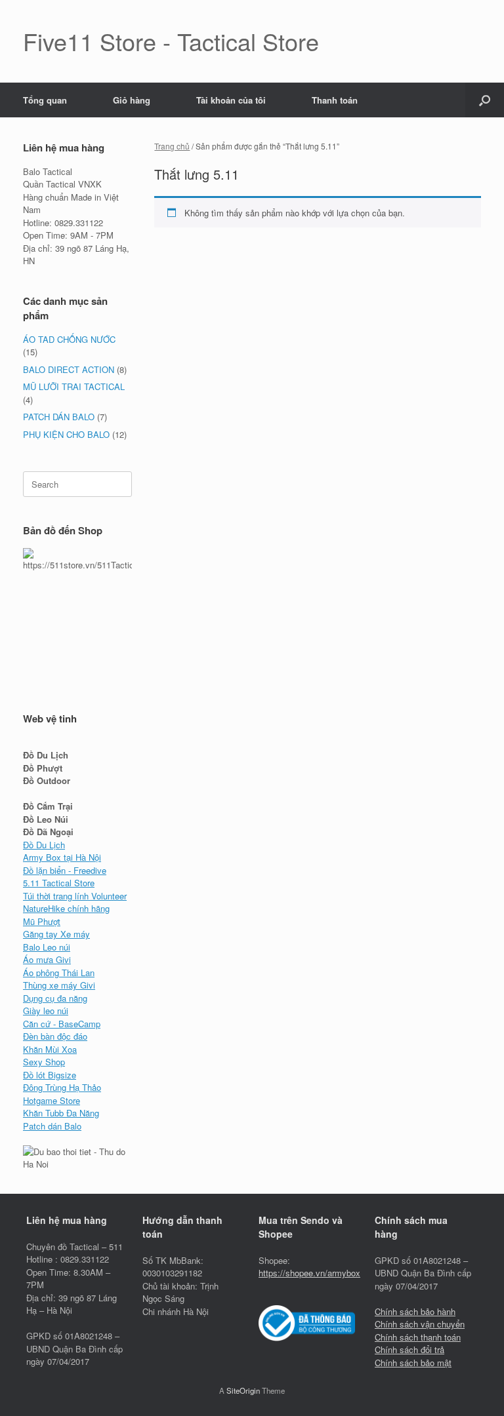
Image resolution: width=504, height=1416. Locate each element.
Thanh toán (335, 100)
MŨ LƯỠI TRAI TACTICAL (74, 386)
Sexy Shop (44, 1061)
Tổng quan (45, 100)
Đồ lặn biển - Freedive (64, 870)
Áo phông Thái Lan (58, 972)
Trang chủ (172, 145)
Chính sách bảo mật (413, 1362)
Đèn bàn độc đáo (55, 1036)
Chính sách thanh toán (418, 1337)
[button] (484, 100)
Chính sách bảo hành (415, 1311)
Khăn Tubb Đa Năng (61, 1113)
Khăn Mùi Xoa (50, 1049)
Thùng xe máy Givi (59, 985)
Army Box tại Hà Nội (62, 857)
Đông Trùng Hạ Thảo (62, 1087)
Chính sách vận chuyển (420, 1324)
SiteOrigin (243, 1390)
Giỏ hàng (131, 100)
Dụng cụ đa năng (55, 998)
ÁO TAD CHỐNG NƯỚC (69, 339)
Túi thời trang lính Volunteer (75, 896)
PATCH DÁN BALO (58, 416)
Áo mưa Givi (47, 959)
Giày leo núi (45, 1010)
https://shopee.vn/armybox (309, 1273)
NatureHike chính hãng (66, 908)
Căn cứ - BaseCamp (61, 1023)
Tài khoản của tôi (231, 100)
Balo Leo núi (46, 947)
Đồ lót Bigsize (49, 1075)
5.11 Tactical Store (58, 882)
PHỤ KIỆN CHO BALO (66, 434)
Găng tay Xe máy (56, 934)
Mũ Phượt (41, 921)
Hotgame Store (51, 1100)
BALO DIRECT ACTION (68, 369)
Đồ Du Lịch (44, 844)
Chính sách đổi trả (409, 1349)
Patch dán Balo (52, 1126)
